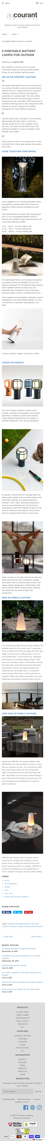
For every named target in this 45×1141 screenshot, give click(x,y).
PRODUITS (22, 1071)
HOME (22, 1074)
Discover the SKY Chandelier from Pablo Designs (22, 982)
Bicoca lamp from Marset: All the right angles (21, 989)
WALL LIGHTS (22, 1021)
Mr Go (6, 880)
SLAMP (23, 1045)
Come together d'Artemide (19, 151)
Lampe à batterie (9, 926)
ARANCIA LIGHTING (22, 1036)
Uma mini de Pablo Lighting (19, 713)
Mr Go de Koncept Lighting (19, 77)
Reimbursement (24, 1099)
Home (4, 34)
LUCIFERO (22, 1042)
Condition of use (21, 1102)
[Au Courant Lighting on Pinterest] (32, 1109)
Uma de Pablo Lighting (16, 597)
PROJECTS (22, 1068)
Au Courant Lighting (24, 1115)
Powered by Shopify (21, 1118)
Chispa (7, 887)
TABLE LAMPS (22, 1015)
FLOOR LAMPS (22, 1012)
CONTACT (22, 1059)
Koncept (35, 924)
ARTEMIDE (22, 1039)
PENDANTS (22, 1024)
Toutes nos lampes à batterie (16, 897)
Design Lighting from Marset (14, 965)
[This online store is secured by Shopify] (30, 1127)
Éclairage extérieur (23, 924)
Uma (6, 890)
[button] (38, 1139)
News (14, 34)
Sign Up (38, 1091)
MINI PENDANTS (23, 1018)
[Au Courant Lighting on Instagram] (39, 1109)
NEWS (22, 1065)
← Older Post (7, 937)
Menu (7, 3)
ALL (22, 1027)
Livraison (36, 1099)
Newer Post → (37, 937)
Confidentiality (9, 1099)
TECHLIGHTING (22, 1048)
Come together (10, 884)
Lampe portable (23, 926)
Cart (41, 3)
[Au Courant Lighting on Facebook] (25, 1109)
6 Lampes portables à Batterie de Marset (19, 949)
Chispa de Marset (13, 362)
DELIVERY (22, 1062)
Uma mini (8, 893)
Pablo (40, 926)
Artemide (11, 924)
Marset (34, 926)
